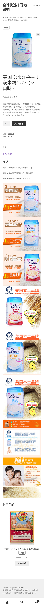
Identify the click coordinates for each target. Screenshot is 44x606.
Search (22, 602)
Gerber (10, 136)
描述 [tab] (4, 147)
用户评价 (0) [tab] (7, 154)
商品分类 (13, 18)
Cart (33, 600)
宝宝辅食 (29, 18)
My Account (7, 602)
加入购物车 (18, 124)
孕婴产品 (21, 18)
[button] (38, 34)
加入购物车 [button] (22, 563)
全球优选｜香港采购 (15, 7)
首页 (6, 18)
